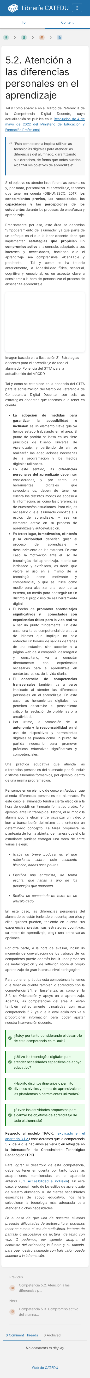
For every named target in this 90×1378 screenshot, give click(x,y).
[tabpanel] (45, 1348)
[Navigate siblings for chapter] (33, 37)
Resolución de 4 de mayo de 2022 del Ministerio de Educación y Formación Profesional (45, 124)
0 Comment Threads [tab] (22, 1335)
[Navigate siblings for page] (50, 37)
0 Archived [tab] (52, 1335)
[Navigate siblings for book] (15, 37)
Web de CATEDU (45, 1368)
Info (22, 22)
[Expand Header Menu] (77, 8)
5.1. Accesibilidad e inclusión (44, 1181)
